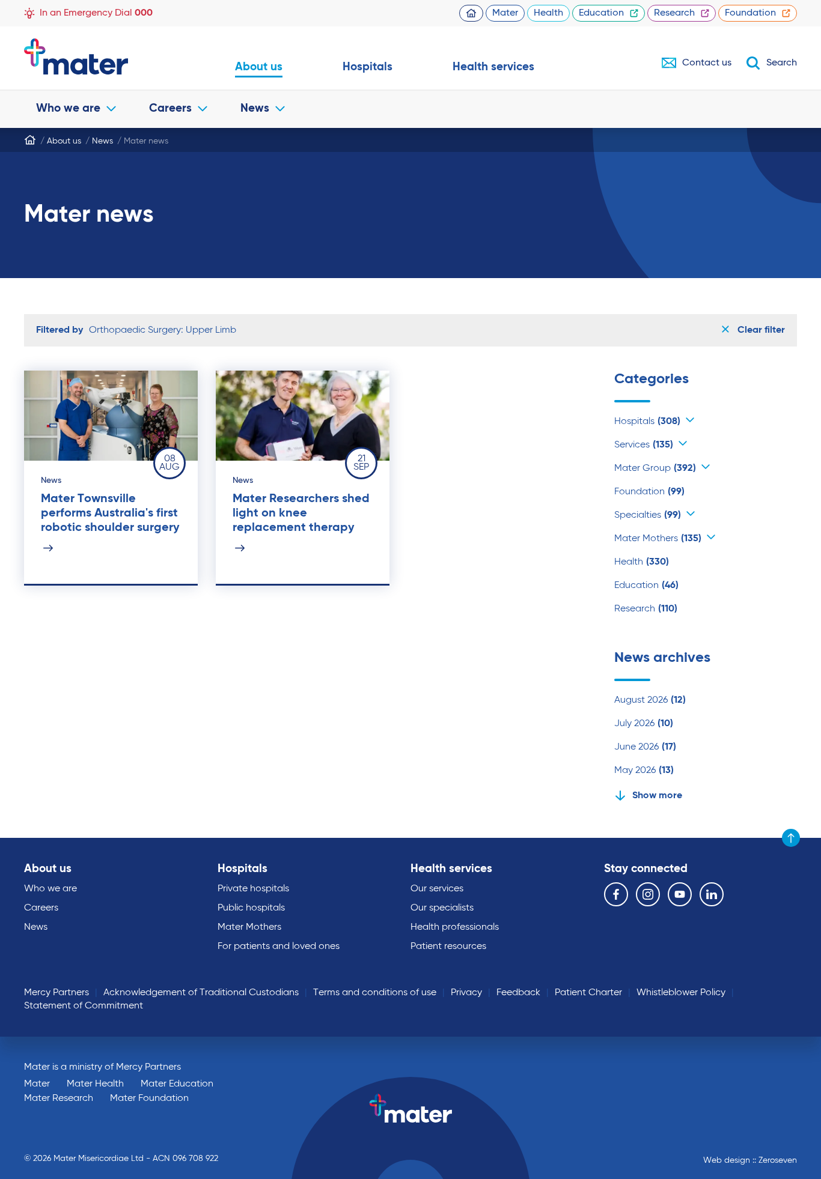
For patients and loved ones (279, 946)
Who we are (68, 108)
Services (643, 445)
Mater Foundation (149, 1098)
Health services (493, 67)
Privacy (466, 993)
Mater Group (655, 468)
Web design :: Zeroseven (750, 1160)
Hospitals (367, 67)
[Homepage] (30, 140)
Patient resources (448, 946)
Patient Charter (588, 993)
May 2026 (644, 770)
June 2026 (645, 747)
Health (548, 13)
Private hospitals (253, 889)
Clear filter (760, 330)
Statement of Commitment (83, 1006)
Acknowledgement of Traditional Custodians (201, 993)
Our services (436, 889)
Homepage (471, 13)
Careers (170, 108)
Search (781, 63)
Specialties (647, 515)
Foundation (750, 13)
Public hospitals (251, 908)
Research (674, 13)
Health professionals (454, 927)
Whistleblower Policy (680, 993)
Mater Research (58, 1098)
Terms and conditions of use (374, 993)
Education (601, 13)
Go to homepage (99, 56)
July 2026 (643, 724)
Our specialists (442, 908)
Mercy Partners (56, 993)
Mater (505, 13)
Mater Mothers (657, 539)
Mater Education (177, 1084)
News (254, 108)
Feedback (518, 993)
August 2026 (650, 700)
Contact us (706, 63)
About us (258, 67)
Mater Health (95, 1084)
